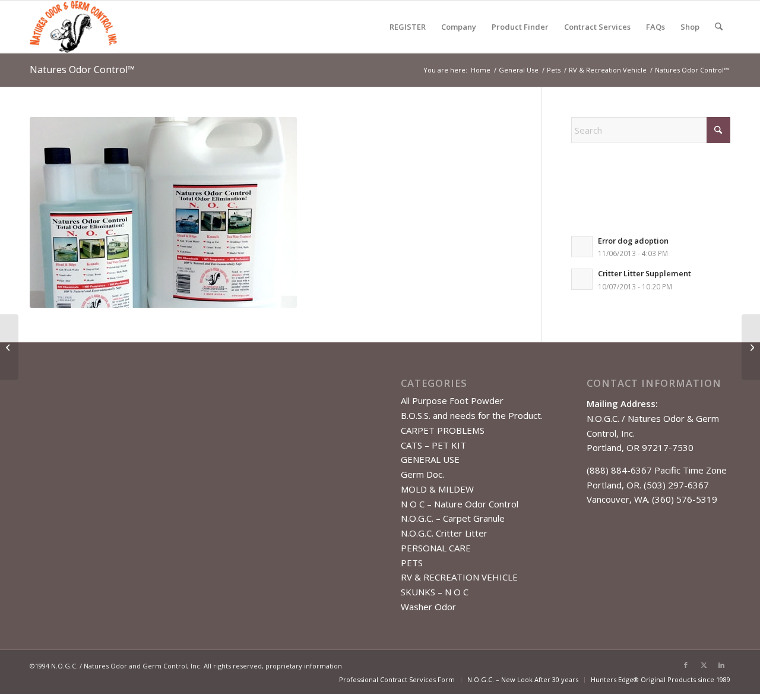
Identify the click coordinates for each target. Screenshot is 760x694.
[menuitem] (407, 27)
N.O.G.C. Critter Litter (444, 533)
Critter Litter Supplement (644, 273)
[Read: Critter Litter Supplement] (582, 279)
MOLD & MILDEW (437, 489)
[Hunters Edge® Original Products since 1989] (9, 347)
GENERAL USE (430, 459)
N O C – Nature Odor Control (459, 504)
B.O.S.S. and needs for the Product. (472, 415)
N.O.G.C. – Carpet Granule (453, 518)
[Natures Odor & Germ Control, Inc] (73, 27)
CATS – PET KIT (433, 445)
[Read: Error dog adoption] (582, 246)
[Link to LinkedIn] (721, 665)
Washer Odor (428, 607)
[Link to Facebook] (686, 665)
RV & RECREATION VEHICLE (459, 577)
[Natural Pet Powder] (751, 347)
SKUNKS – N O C (434, 592)
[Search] (718, 27)
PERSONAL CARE (436, 548)
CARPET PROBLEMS (442, 430)
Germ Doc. (422, 474)
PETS (412, 563)
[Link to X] (703, 665)
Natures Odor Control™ (82, 69)
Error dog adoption (633, 240)
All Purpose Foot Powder (452, 400)
